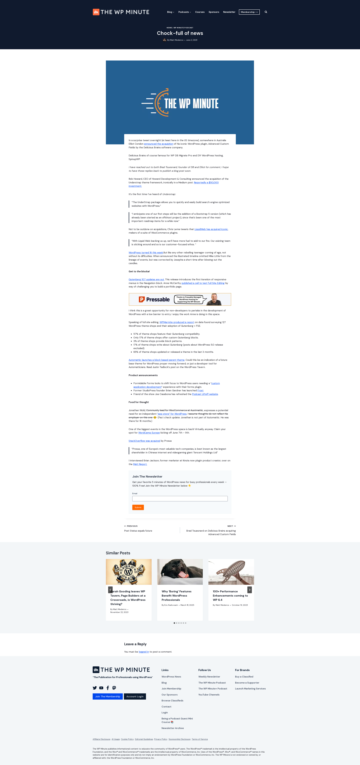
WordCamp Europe (149, 432)
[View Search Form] (264, 12)
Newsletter (229, 12)
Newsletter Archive (173, 728)
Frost (200, 390)
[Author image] (164, 40)
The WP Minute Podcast (212, 682)
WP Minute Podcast (183, 28)
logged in (144, 651)
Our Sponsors (170, 694)
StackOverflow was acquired (144, 440)
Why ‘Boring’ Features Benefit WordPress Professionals (177, 596)
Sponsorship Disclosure (180, 739)
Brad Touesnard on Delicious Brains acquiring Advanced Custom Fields (211, 530)
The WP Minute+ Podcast (212, 688)
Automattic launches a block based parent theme (156, 359)
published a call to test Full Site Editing (203, 283)
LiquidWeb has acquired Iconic (211, 229)
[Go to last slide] (110, 589)
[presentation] (129, 572)
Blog (164, 682)
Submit (138, 507)
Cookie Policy (127, 739)
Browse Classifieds (172, 700)
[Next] (249, 589)
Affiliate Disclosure (101, 739)
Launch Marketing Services (250, 688)
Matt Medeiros (176, 40)
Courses (200, 12)
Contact (166, 706)
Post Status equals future (138, 528)
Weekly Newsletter (209, 676)
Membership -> (249, 12)
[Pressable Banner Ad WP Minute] (180, 304)
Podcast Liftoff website (205, 394)
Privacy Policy (160, 739)
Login (165, 712)
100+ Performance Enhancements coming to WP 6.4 (230, 596)
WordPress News (171, 676)
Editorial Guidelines (144, 739)
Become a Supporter (247, 682)
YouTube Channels (209, 694)
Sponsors (214, 12)
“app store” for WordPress (172, 413)
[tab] (174, 623)
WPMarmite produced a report (177, 322)
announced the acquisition (158, 143)
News (169, 28)
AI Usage (116, 739)
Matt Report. (140, 464)
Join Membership (171, 688)
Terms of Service (200, 739)
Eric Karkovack (171, 605)
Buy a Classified (244, 676)
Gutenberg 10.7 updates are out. (146, 279)
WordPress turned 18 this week (146, 252)
